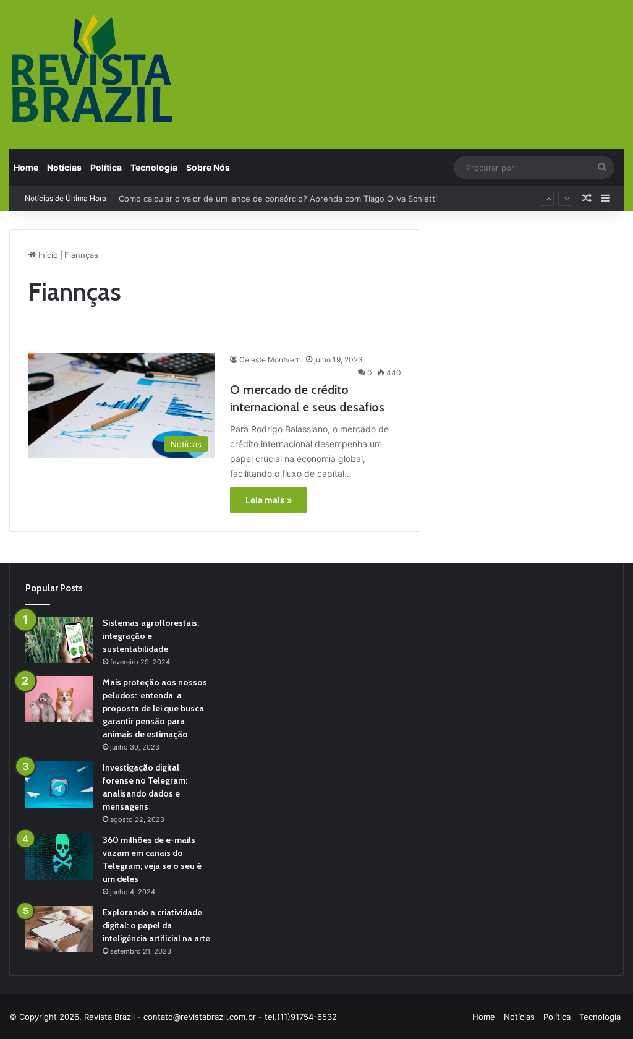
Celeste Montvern (270, 359)
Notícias (64, 167)
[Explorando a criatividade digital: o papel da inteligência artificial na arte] (59, 929)
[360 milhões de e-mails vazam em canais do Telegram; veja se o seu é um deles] (59, 857)
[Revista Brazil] (92, 68)
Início (47, 255)
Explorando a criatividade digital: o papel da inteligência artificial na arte (156, 925)
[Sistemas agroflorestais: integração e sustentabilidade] (59, 640)
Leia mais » (268, 500)
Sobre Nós (208, 167)
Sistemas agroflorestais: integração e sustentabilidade (151, 635)
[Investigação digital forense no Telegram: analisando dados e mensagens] (59, 784)
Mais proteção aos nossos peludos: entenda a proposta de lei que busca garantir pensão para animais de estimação (155, 708)
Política (106, 167)
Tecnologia (153, 167)
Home (26, 167)
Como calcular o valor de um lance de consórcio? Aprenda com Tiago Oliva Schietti (278, 198)
